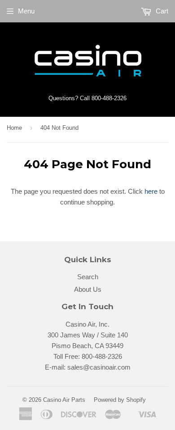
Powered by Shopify (120, 399)
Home (14, 127)
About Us (87, 289)
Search (87, 277)
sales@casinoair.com (99, 367)
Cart (161, 11)
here (151, 191)
